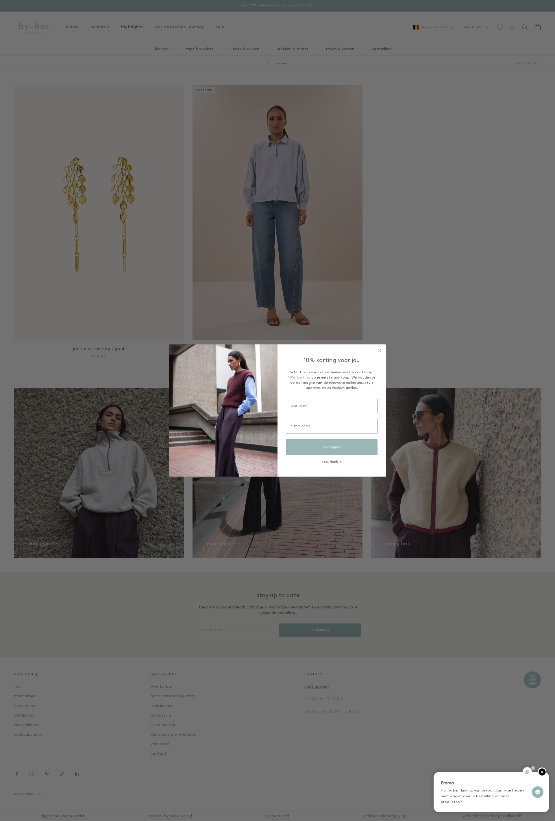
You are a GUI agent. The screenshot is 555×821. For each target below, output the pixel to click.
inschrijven (332, 447)
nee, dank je (332, 462)
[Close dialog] (380, 350)
